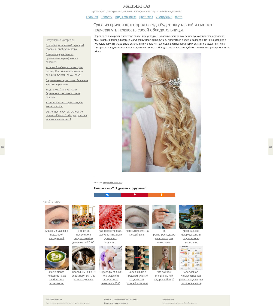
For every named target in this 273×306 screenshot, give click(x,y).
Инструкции (164, 16)
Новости (106, 16)
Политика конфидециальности (116, 303)
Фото (178, 16)
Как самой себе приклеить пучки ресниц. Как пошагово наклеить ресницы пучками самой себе (64, 71)
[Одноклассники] (161, 195)
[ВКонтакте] (107, 195)
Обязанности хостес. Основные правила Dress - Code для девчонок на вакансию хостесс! (66, 115)
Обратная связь (168, 299)
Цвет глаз (146, 16)
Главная (92, 16)
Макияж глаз (136, 6)
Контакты (107, 299)
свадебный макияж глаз (112, 182)
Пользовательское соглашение (125, 299)
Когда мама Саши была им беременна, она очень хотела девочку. (63, 93)
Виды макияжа (125, 16)
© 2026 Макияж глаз (54, 299)
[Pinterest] (134, 195)
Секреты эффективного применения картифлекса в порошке (62, 58)
